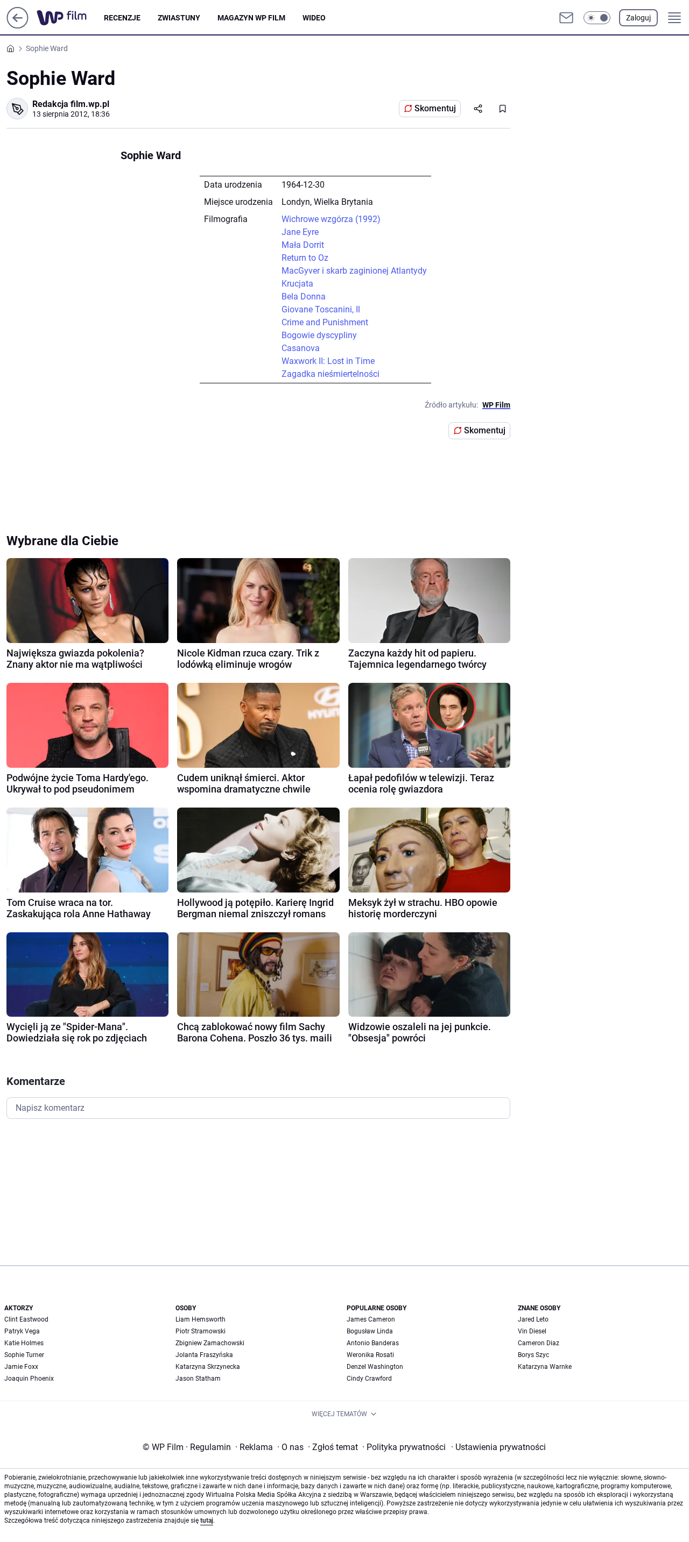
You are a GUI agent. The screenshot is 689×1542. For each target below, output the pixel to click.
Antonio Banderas (373, 1343)
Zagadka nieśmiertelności (330, 374)
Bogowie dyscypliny (319, 335)
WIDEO (314, 17)
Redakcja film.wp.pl (70, 104)
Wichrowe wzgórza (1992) (331, 219)
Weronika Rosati (370, 1355)
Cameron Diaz (538, 1343)
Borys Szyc (533, 1355)
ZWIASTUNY (179, 17)
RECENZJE (122, 17)
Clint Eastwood (26, 1319)
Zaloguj (638, 17)
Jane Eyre (300, 232)
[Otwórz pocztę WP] (566, 17)
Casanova (301, 348)
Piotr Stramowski (200, 1331)
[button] (596, 17)
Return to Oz (305, 258)
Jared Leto (533, 1319)
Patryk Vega (22, 1331)
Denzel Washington (375, 1366)
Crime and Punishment (325, 322)
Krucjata (297, 284)
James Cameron (371, 1319)
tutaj (206, 1520)
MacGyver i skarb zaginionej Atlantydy (354, 271)
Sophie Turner (24, 1355)
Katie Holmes (24, 1343)
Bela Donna (304, 296)
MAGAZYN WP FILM (251, 17)
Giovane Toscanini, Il (321, 309)
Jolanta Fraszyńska (204, 1355)
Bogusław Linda (370, 1331)
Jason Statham (198, 1378)
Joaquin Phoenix (29, 1378)
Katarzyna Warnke (545, 1366)
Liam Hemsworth (200, 1319)
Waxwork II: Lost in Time (328, 361)
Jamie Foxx (21, 1366)
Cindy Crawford (369, 1378)
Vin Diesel (532, 1331)
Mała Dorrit (303, 245)
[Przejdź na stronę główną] (17, 25)
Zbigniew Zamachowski (209, 1343)
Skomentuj (435, 108)
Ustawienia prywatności (498, 1447)
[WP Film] (70, 17)
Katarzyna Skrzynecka (207, 1366)
